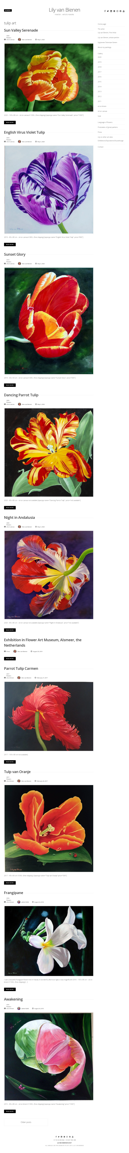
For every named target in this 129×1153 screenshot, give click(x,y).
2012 (99, 96)
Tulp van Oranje (17, 771)
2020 (7, 36)
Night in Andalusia (19, 517)
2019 (7, 138)
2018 (99, 67)
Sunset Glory (14, 254)
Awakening (13, 999)
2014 (99, 87)
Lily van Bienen (64, 9)
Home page (102, 24)
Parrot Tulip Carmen (21, 668)
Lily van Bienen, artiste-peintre (108, 37)
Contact (100, 147)
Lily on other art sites (105, 137)
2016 (7, 898)
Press (8, 651)
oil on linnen (10, 678)
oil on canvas (10, 40)
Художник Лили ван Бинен (107, 42)
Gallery (100, 53)
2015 (7, 1005)
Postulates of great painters (108, 127)
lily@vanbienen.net (64, 1143)
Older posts (26, 1122)
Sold (99, 116)
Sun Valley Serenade (21, 30)
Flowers (8, 38)
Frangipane (13, 892)
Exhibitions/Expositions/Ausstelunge (110, 141)
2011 (99, 101)
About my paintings (104, 47)
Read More (10, 122)
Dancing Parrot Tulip (21, 394)
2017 (7, 674)
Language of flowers (105, 122)
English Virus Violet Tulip (24, 132)
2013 (99, 91)
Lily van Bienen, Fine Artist (107, 32)
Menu (8, 10)
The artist (101, 29)
